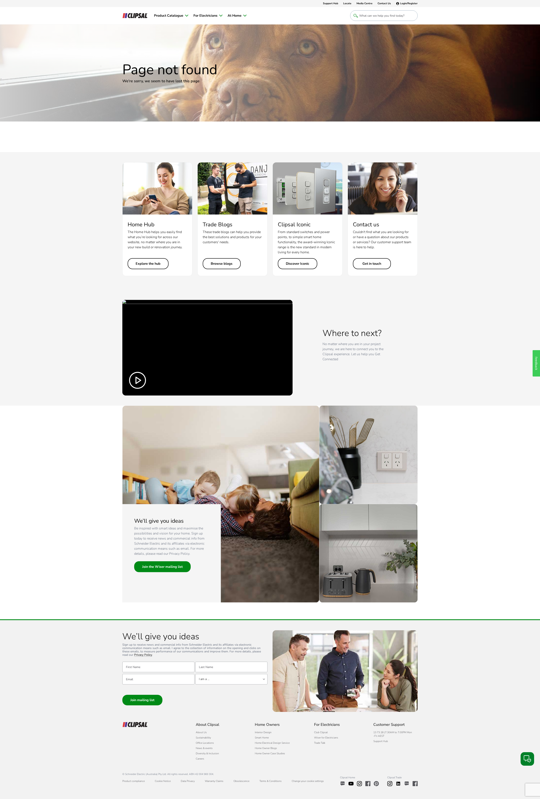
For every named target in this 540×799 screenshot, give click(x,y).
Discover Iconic (297, 263)
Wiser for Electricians (326, 737)
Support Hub (380, 741)
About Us (201, 732)
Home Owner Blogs (266, 748)
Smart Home (262, 737)
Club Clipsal (321, 732)
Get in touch (371, 263)
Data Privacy (188, 781)
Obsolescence (241, 781)
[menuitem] (171, 15)
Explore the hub (148, 263)
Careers (200, 758)
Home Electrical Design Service (272, 743)
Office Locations (205, 743)
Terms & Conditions (270, 781)
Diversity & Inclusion (207, 753)
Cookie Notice (163, 781)
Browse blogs (221, 263)
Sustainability (203, 737)
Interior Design (263, 732)
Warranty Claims (214, 781)
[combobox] (231, 679)
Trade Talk (319, 743)
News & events (204, 748)
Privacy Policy (143, 655)
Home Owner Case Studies (270, 753)
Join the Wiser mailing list (162, 566)
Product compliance (133, 781)
